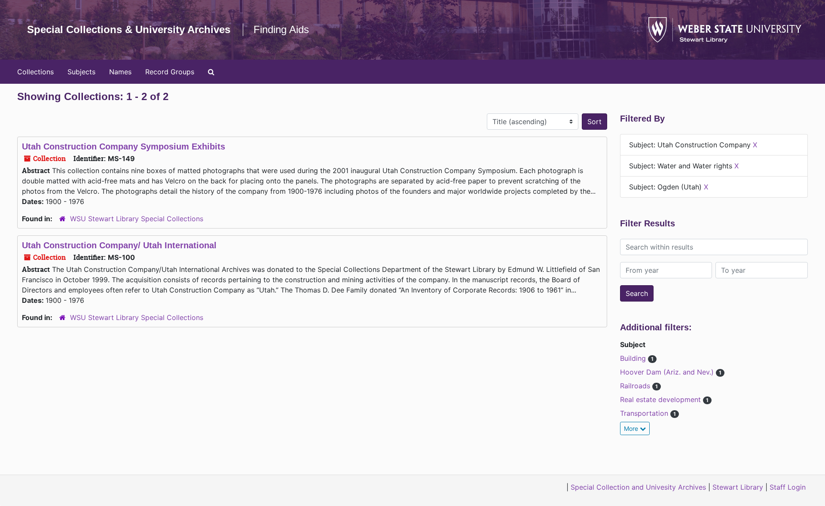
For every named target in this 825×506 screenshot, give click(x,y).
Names (120, 71)
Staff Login (788, 487)
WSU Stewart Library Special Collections (136, 218)
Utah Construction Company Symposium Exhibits (123, 146)
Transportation (645, 413)
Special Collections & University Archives (128, 29)
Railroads (636, 385)
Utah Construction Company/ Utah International (119, 245)
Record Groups (169, 71)
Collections (35, 71)
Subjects (81, 71)
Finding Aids (281, 29)
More (632, 428)
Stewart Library (737, 487)
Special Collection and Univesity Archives (638, 487)
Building (634, 358)
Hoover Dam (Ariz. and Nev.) (668, 372)
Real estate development (661, 399)
